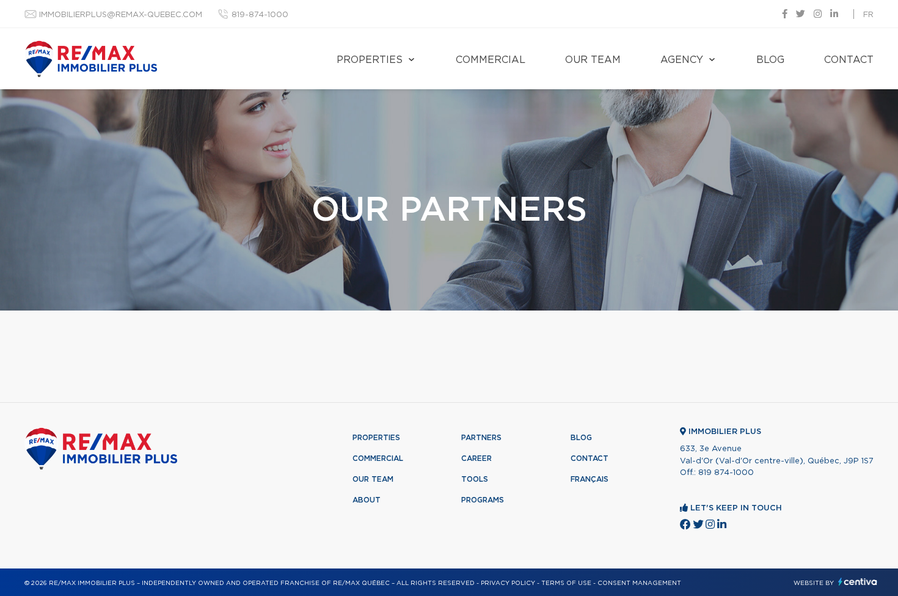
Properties (370, 60)
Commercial (490, 60)
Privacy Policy (508, 583)
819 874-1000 (726, 473)
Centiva (857, 582)
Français (589, 479)
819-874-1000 (260, 15)
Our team (593, 60)
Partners (481, 437)
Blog (770, 60)
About (366, 500)
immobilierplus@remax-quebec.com (120, 15)
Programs (482, 500)
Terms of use (566, 583)
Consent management (639, 583)
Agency (681, 60)
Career (476, 458)
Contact (849, 60)
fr (868, 15)
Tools (474, 479)
